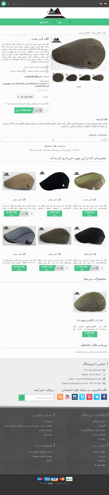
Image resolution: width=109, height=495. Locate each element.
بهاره (48, 150)
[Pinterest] (89, 397)
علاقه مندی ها (100, 465)
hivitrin (50, 483)
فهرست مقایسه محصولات (42, 456)
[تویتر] (97, 397)
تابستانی (68, 150)
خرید (36, 110)
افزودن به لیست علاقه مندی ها (34, 67)
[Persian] (105, 4)
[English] (101, 4)
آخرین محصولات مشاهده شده (40, 451)
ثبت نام (19, 3)
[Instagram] (75, 397)
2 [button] (77, 87)
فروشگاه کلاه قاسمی (32, 76)
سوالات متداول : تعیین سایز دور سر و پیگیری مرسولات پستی (28, 425)
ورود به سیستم (13, 3)
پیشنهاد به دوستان (16, 71)
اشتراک (22, 398)
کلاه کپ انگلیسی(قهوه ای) (90, 320)
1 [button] (80, 87)
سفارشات (101, 460)
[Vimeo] (82, 397)
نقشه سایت (47, 434)
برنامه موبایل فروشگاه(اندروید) (93, 430)
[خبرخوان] (60, 397)
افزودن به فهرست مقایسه (36, 71)
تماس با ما (48, 421)
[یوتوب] (67, 397)
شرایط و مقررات (98, 434)
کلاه (78, 150)
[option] (98, 78)
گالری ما (102, 425)
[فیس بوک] (104, 397)
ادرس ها (102, 456)
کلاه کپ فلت (89, 254)
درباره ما (101, 439)
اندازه (45, 96)
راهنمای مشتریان (45, 430)
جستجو (49, 460)
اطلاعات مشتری (99, 451)
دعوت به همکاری (98, 421)
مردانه (58, 150)
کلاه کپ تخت (37, 150)
